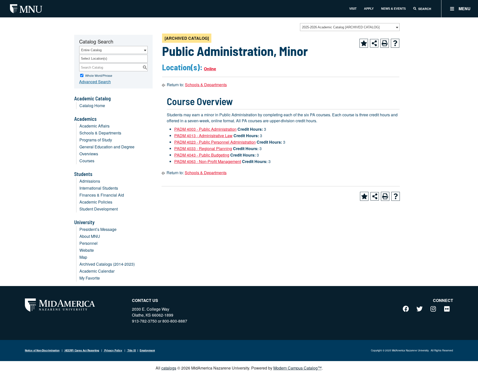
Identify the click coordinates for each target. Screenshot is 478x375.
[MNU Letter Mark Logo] (26, 8)
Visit (353, 8)
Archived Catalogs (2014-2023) (107, 264)
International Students (98, 188)
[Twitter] (419, 308)
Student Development (98, 209)
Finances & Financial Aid (101, 195)
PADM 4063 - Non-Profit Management (207, 161)
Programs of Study (95, 140)
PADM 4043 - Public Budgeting (201, 155)
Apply (369, 8)
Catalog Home (92, 105)
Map (83, 257)
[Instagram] (433, 308)
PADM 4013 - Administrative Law (203, 135)
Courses (86, 161)
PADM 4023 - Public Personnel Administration (215, 142)
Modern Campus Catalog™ (297, 368)
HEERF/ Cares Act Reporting (81, 350)
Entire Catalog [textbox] (91, 50)
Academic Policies (95, 202)
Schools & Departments (100, 133)
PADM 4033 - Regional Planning (203, 148)
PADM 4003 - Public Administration (205, 129)
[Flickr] (447, 308)
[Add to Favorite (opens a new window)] (363, 43)
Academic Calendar (97, 271)
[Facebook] (406, 308)
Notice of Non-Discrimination (42, 350)
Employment (147, 350)
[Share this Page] (374, 43)
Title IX (131, 350)
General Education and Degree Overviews (106, 150)
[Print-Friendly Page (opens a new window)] (384, 43)
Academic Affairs (94, 126)
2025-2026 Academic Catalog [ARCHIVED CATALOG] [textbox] (341, 27)
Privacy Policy (113, 350)
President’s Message (98, 229)
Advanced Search (95, 81)
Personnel (88, 243)
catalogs (168, 368)
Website (86, 250)
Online (210, 69)
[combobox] (350, 27)
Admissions (89, 181)
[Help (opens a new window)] (395, 43)
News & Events (393, 8)
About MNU (89, 236)
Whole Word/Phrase (98, 75)
